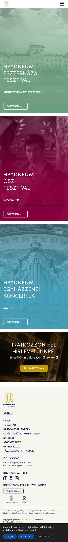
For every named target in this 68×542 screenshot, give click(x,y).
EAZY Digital (19, 522)
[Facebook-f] (5, 478)
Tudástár (9, 424)
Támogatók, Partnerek (18, 450)
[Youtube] (17, 478)
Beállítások (44, 536)
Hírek (6, 420)
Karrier (8, 437)
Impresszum (11, 446)
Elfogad (9, 536)
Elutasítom (26, 536)
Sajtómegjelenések (16, 429)
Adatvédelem (12, 442)
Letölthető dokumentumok (21, 433)
